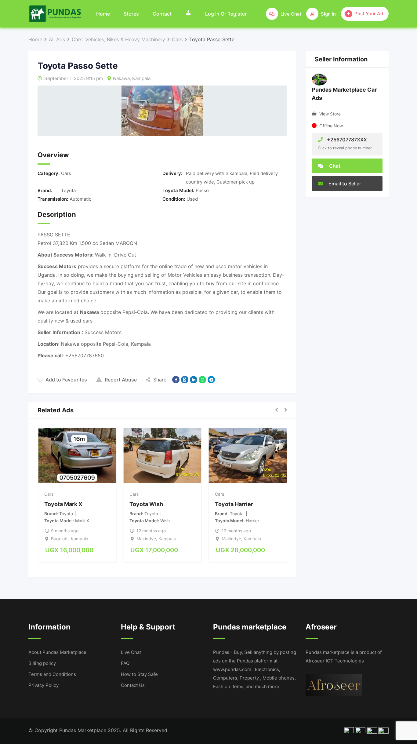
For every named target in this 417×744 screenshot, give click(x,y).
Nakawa (121, 78)
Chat (334, 166)
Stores (131, 14)
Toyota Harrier (234, 504)
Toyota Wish (146, 504)
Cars (66, 173)
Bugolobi (59, 538)
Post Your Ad (368, 13)
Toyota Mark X (63, 504)
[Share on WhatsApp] (202, 379)
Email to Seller (344, 184)
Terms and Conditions (52, 674)
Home (103, 14)
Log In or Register (226, 14)
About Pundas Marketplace (57, 652)
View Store (330, 113)
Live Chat (131, 652)
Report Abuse (121, 380)
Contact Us (133, 685)
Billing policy (42, 663)
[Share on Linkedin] (193, 379)
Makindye (146, 538)
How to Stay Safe (139, 674)
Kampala (141, 78)
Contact (162, 14)
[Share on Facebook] (175, 379)
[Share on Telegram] (211, 379)
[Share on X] (184, 379)
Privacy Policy (43, 685)
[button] (276, 410)
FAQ (125, 663)
